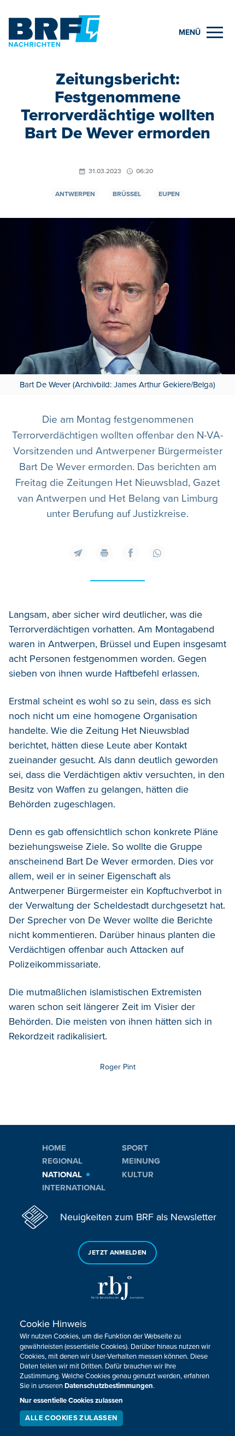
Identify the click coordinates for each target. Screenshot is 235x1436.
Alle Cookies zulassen (71, 1418)
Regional (62, 1161)
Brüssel (127, 194)
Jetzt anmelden (117, 1253)
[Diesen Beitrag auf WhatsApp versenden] (157, 553)
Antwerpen (75, 194)
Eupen (169, 194)
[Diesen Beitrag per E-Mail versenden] (78, 553)
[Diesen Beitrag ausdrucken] (104, 553)
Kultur (138, 1174)
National (62, 1174)
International (73, 1187)
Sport (135, 1148)
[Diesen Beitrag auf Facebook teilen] (130, 553)
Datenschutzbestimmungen (108, 1386)
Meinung (141, 1161)
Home (54, 1148)
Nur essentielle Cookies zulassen (71, 1400)
